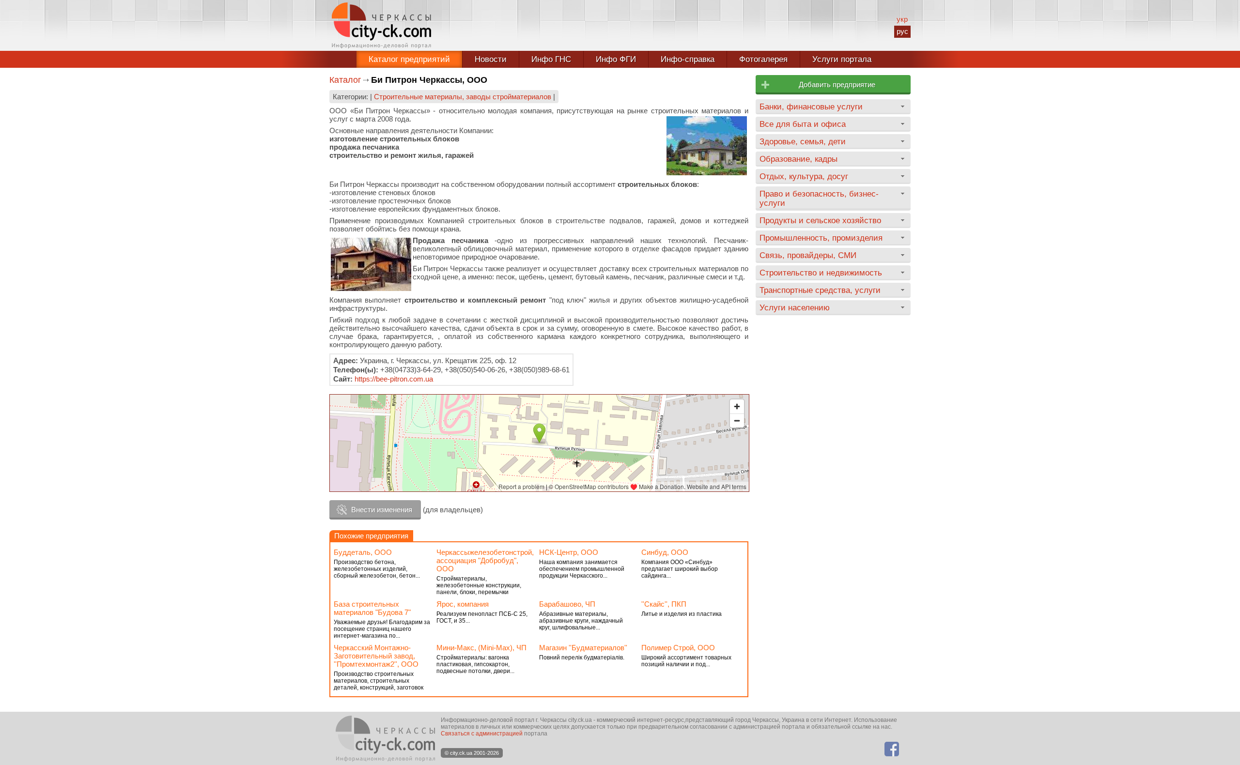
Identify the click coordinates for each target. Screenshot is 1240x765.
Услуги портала (841, 59)
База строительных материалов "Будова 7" (372, 608)
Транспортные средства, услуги (820, 290)
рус (902, 31)
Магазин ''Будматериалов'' (583, 647)
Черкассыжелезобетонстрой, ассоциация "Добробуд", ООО (485, 560)
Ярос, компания (462, 604)
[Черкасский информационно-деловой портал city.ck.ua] (381, 25)
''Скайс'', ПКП (663, 604)
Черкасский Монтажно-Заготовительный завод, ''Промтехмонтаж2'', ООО (376, 655)
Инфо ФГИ (616, 59)
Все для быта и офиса (803, 124)
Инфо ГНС (551, 59)
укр (902, 19)
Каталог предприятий (409, 59)
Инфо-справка (687, 59)
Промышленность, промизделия (821, 237)
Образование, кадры (798, 158)
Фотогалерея (763, 59)
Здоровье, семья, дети (803, 141)
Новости (491, 59)
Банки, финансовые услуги (811, 106)
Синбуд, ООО (664, 552)
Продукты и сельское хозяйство (820, 220)
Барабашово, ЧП (567, 604)
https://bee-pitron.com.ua (394, 379)
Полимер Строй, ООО (678, 647)
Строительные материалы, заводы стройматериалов (462, 96)
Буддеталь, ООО (363, 552)
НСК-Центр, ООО (568, 552)
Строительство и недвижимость (821, 272)
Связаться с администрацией (482, 733)
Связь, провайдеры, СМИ (808, 255)
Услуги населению (795, 307)
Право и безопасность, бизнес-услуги (819, 198)
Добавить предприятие (837, 84)
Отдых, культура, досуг (804, 176)
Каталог (345, 80)
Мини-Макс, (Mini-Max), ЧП (481, 647)
